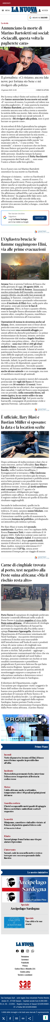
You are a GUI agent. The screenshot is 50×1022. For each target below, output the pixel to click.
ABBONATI (7, 3)
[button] (25, 727)
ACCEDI (45, 11)
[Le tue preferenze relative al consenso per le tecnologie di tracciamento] (45, 1017)
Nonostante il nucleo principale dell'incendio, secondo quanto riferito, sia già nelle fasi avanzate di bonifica (24, 293)
